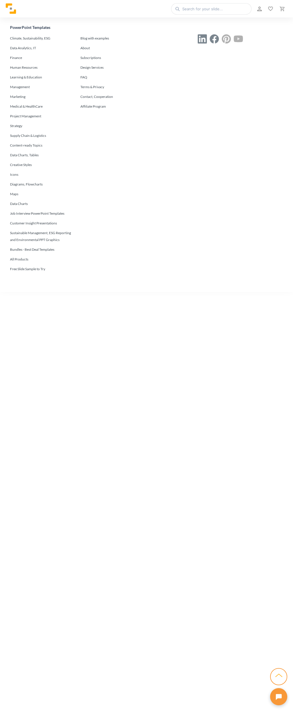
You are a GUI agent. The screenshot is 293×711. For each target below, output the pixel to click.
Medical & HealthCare (26, 106)
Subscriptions (90, 58)
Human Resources (23, 67)
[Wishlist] (270, 9)
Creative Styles (21, 165)
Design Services (92, 67)
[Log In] (259, 9)
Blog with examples (94, 38)
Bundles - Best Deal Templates (32, 249)
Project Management (25, 116)
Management (20, 87)
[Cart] (281, 9)
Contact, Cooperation (96, 96)
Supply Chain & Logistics (28, 135)
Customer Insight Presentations (33, 223)
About (85, 48)
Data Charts (19, 204)
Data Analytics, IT (23, 48)
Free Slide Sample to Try (27, 269)
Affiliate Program (93, 106)
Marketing (17, 96)
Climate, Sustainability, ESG (30, 38)
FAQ (83, 77)
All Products (19, 259)
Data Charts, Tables (24, 155)
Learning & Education (26, 77)
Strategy (16, 126)
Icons (14, 174)
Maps (14, 194)
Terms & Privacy (92, 87)
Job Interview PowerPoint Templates (37, 213)
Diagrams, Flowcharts (26, 184)
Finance (16, 58)
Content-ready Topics (26, 145)
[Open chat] (278, 696)
